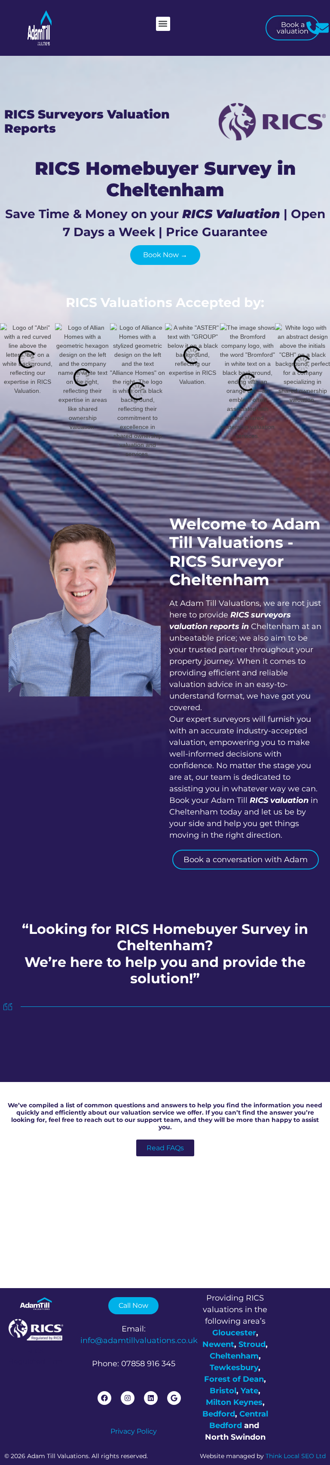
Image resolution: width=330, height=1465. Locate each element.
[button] (163, 24)
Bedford (218, 1414)
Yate (249, 1390)
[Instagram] (127, 1398)
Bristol (223, 1390)
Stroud (252, 1344)
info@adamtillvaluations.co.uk (139, 1340)
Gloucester (234, 1332)
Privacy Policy (133, 1431)
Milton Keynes (234, 1402)
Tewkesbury (234, 1367)
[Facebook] (104, 1398)
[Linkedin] (151, 1398)
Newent (218, 1344)
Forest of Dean (234, 1379)
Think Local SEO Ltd (296, 1456)
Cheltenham (234, 1356)
